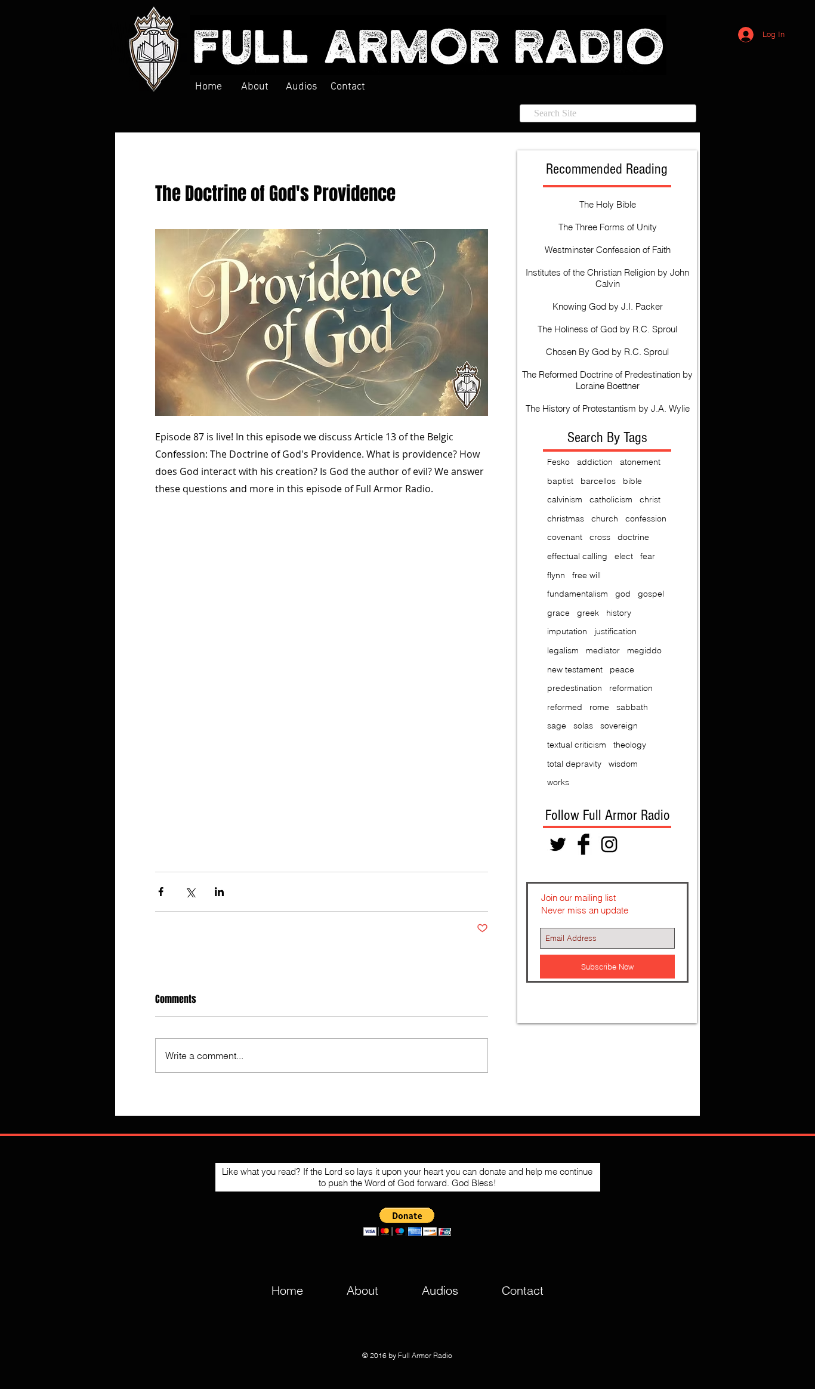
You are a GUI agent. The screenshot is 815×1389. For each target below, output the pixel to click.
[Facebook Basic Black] (583, 844)
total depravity (574, 763)
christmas (565, 518)
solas (583, 725)
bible (632, 481)
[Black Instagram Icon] (609, 844)
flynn (556, 575)
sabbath (632, 707)
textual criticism (576, 744)
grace (558, 612)
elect (624, 556)
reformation (631, 688)
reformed (564, 707)
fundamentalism (577, 593)
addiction (595, 461)
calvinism (564, 499)
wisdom (623, 763)
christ (650, 499)
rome (599, 707)
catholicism (610, 499)
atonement (640, 461)
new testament (575, 669)
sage (556, 725)
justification (615, 631)
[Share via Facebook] (160, 891)
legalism (563, 650)
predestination (574, 688)
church (604, 518)
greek (588, 612)
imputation (567, 631)
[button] (407, 1222)
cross (599, 537)
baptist (560, 481)
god (623, 593)
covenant (564, 537)
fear (647, 556)
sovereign (619, 725)
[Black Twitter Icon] (558, 844)
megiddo (644, 650)
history (618, 612)
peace (622, 669)
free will (586, 575)
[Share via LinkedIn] (219, 891)
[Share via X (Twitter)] (190, 891)
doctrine (633, 537)
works (558, 782)
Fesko (558, 461)
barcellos (598, 481)
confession (645, 518)
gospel (651, 593)
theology (629, 744)
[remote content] (321, 684)
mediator (603, 650)
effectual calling (577, 556)
